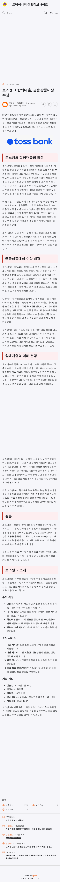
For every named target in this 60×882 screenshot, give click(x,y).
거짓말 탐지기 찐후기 (15, 820)
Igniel (34, 875)
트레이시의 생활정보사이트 (30, 4)
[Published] (27, 105)
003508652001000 (13, 838)
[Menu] (56, 13)
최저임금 (9, 809)
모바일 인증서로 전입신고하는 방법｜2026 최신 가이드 (29, 846)
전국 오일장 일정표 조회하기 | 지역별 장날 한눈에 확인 (29, 829)
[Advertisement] (30, 49)
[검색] (3, 13)
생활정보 (9, 805)
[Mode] (51, 13)
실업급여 (39, 805)
